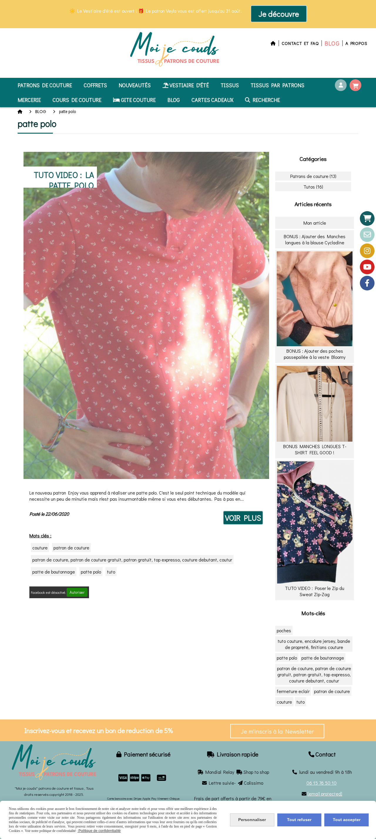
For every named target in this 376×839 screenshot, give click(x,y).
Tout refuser (299, 819)
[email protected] (325, 794)
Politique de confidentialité (99, 831)
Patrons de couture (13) (313, 176)
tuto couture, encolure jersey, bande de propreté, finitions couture (314, 644)
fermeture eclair (293, 691)
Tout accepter (346, 819)
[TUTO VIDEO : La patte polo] (146, 315)
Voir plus (243, 518)
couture (40, 547)
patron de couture (71, 547)
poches (284, 630)
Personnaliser (252, 819)
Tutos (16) (313, 187)
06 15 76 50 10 (321, 783)
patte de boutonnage (53, 572)
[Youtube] (367, 267)
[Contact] (367, 234)
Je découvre (278, 14)
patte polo (91, 572)
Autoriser (77, 592)
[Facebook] (367, 283)
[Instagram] (367, 250)
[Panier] (367, 218)
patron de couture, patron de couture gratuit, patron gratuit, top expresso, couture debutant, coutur (132, 559)
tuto (111, 572)
